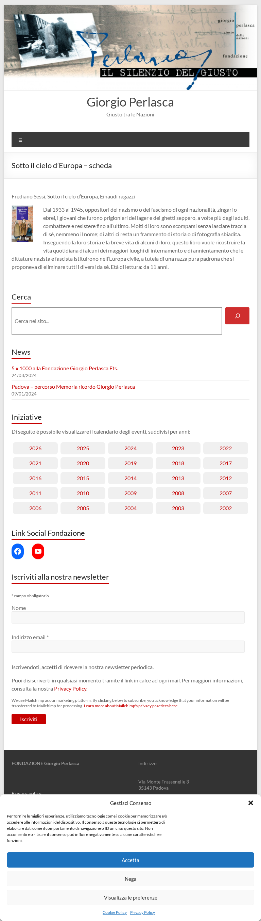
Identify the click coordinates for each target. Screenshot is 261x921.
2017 (226, 463)
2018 (178, 463)
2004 (130, 508)
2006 (35, 508)
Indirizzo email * (30, 637)
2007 (226, 493)
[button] (250, 802)
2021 (35, 463)
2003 (178, 508)
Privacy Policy (142, 912)
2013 (178, 478)
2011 (35, 493)
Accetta (130, 860)
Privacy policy (26, 793)
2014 (130, 478)
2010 (83, 493)
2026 (35, 448)
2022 (226, 448)
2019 (130, 463)
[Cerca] (237, 315)
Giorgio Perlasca (130, 101)
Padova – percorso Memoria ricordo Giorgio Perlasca (73, 386)
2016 (35, 478)
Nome (19, 607)
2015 (83, 478)
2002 (226, 508)
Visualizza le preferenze (130, 897)
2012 (226, 478)
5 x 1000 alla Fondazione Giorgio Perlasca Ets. (65, 368)
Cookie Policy (115, 912)
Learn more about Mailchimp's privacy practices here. (131, 705)
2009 (130, 493)
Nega (131, 879)
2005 (83, 508)
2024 (130, 448)
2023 (178, 448)
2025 (83, 448)
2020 (83, 463)
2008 (178, 493)
